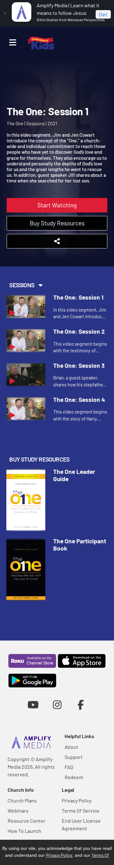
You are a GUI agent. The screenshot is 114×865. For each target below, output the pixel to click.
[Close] (5, 13)
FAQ (69, 767)
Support (74, 757)
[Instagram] (57, 704)
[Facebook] (81, 704)
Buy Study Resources (57, 223)
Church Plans (22, 800)
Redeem (74, 777)
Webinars (18, 811)
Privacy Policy (77, 800)
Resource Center (27, 821)
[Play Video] (26, 306)
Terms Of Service (80, 811)
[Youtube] (33, 704)
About (71, 747)
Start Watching (57, 205)
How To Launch (24, 831)
